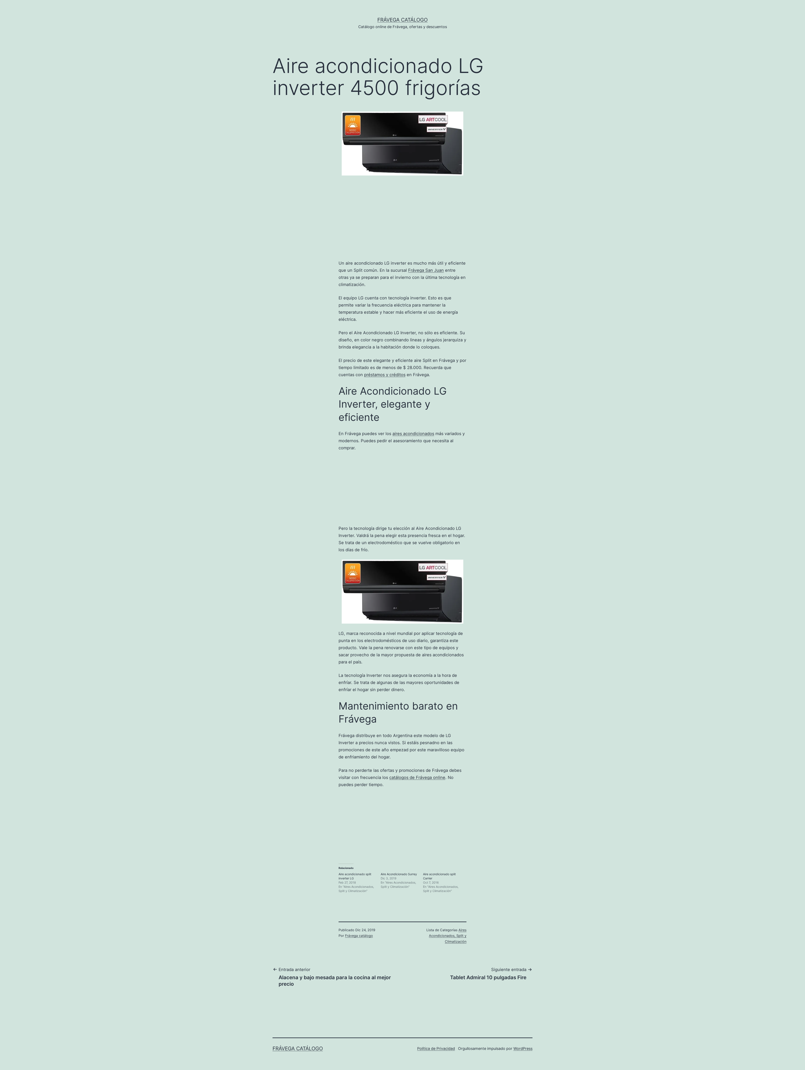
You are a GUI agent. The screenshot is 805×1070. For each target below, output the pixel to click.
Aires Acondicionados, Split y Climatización (447, 935)
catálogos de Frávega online (417, 777)
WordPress (522, 1048)
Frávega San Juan (426, 270)
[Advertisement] (66, 221)
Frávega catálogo (402, 20)
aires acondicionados (413, 433)
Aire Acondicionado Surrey (399, 874)
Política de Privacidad (436, 1048)
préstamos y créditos (384, 374)
